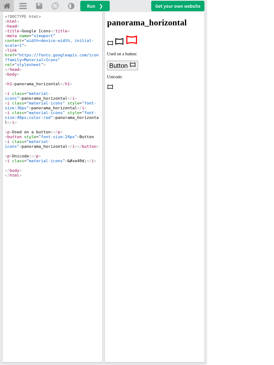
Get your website (177, 6)
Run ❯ (95, 6)
